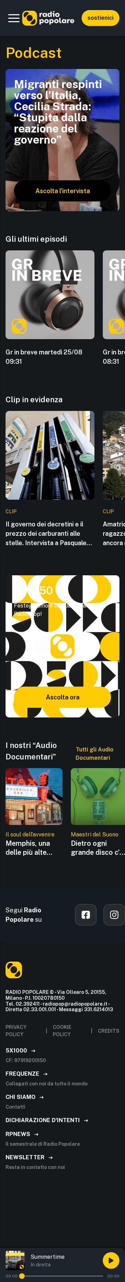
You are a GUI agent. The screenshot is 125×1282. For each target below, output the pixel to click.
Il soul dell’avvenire (30, 834)
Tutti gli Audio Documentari (95, 753)
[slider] (22, 1276)
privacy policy (16, 1030)
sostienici (101, 18)
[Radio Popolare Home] (48, 18)
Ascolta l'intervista (62, 191)
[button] (14, 18)
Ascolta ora (63, 697)
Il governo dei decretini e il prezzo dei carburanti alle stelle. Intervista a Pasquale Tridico (46, 534)
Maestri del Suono (94, 834)
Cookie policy (62, 1030)
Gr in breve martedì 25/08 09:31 (44, 357)
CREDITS (108, 1031)
